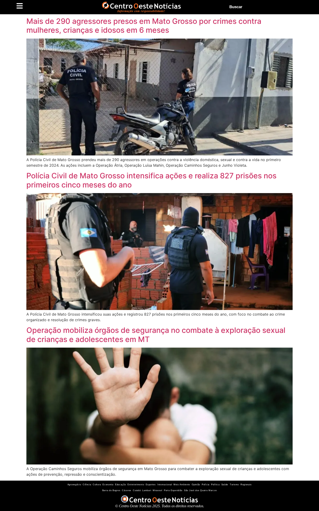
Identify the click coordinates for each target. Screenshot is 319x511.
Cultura (97, 484)
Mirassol (157, 490)
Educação (120, 484)
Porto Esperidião (173, 490)
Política (215, 484)
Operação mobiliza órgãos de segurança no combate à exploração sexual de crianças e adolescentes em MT (155, 335)
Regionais (246, 484)
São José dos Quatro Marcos (200, 490)
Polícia (205, 484)
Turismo (234, 484)
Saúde (224, 484)
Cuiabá (137, 490)
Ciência (87, 484)
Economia (108, 484)
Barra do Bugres (111, 490)
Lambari (146, 490)
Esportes (151, 484)
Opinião (196, 484)
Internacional (164, 484)
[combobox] (266, 7)
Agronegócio (74, 484)
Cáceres (126, 490)
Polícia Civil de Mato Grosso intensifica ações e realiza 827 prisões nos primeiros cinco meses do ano (151, 180)
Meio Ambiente (182, 484)
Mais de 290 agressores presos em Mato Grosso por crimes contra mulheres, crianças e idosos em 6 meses (143, 26)
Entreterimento (136, 484)
